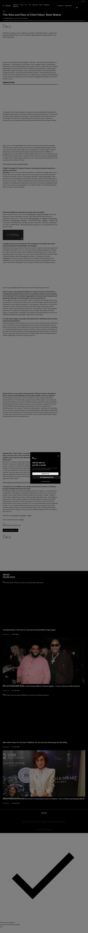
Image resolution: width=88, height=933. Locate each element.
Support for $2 (45, 473)
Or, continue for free (45, 481)
